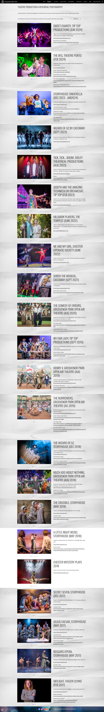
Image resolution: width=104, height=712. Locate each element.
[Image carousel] (34, 36)
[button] (102, 1)
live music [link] (56, 1)
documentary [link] (71, 1)
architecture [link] (78, 1)
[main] (52, 7)
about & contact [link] (96, 1)
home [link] (44, 1)
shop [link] (90, 1)
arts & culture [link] (63, 1)
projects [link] (85, 1)
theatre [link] (49, 1)
